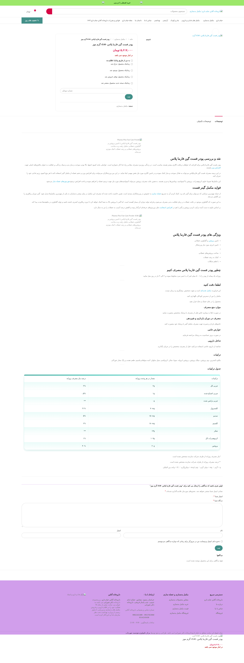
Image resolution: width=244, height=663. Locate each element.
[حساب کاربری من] (22, 11)
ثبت (128, 97)
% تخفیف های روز (32, 20)
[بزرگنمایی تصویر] (215, 32)
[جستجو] (49, 11)
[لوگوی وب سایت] (206, 11)
